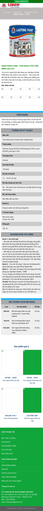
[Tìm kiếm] (34, 5)
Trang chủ (6, 12)
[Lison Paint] (17, 5)
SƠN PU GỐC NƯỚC (9, 473)
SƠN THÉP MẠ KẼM (9, 477)
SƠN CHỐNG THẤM (9, 446)
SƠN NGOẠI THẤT (31, 12)
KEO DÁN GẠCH (7, 454)
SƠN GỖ (5, 469)
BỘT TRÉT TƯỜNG (8, 438)
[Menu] (39, 5)
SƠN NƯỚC (17, 12)
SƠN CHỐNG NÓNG (9, 465)
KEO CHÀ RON (7, 450)
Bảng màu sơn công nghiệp (11, 481)
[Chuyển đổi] (41, 438)
